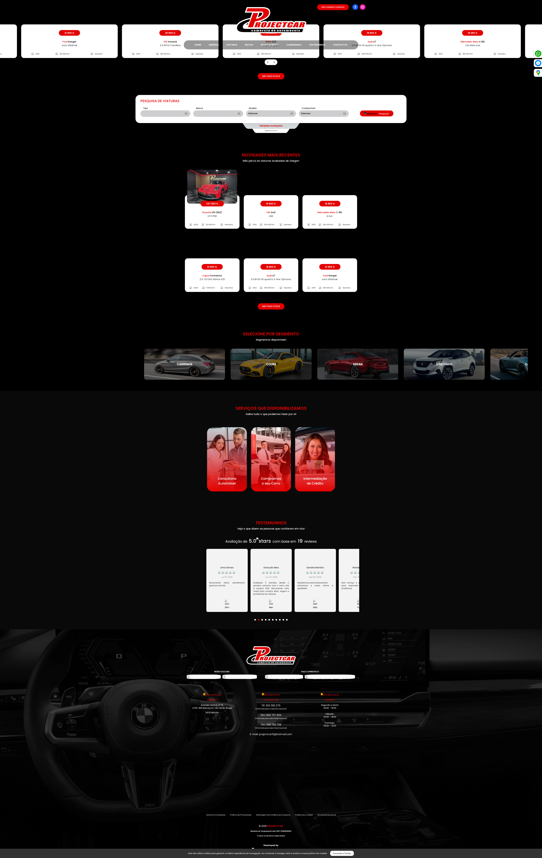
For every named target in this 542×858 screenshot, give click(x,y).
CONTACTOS (340, 44)
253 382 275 (273, 705)
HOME (198, 44)
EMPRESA (214, 44)
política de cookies (317, 853)
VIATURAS (231, 44)
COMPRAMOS (293, 44)
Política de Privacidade (240, 815)
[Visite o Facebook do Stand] (204, 677)
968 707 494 (273, 715)
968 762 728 (273, 724)
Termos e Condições (215, 815)
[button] (255, 618)
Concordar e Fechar (342, 853)
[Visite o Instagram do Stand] (240, 677)
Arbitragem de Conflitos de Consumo (273, 815)
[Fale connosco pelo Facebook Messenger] (330, 677)
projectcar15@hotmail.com (275, 734)
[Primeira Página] (271, 16)
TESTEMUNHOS (317, 44)
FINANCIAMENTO (270, 44)
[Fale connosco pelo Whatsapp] (284, 677)
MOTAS (249, 44)
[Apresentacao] (268, 62)
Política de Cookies (304, 815)
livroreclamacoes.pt (326, 815)
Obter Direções (212, 713)
